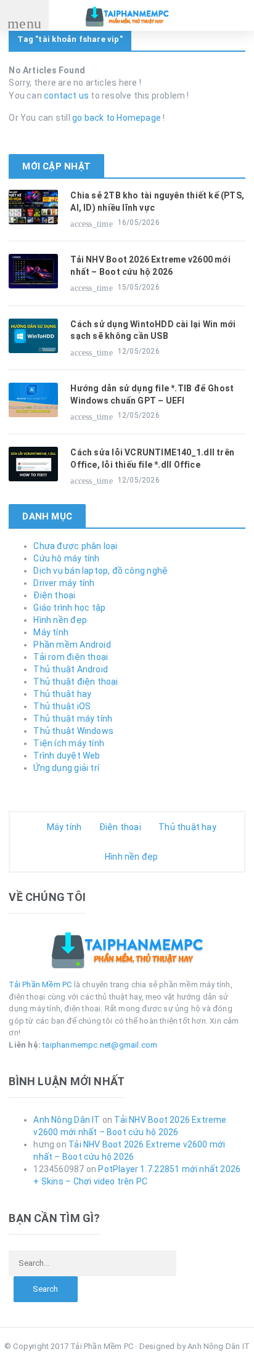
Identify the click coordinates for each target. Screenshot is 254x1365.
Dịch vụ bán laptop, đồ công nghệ (100, 571)
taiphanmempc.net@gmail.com (100, 1044)
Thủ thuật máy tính (72, 718)
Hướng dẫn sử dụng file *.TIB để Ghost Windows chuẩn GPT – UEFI (152, 394)
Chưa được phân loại (75, 546)
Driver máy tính (63, 583)
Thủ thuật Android (70, 669)
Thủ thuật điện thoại (75, 682)
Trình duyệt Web (66, 755)
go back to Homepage (116, 118)
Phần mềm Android (71, 645)
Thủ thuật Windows (73, 731)
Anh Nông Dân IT (66, 1120)
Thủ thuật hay (62, 694)
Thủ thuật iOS (62, 706)
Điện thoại (54, 595)
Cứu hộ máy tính (66, 558)
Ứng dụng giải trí (66, 768)
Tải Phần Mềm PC (40, 984)
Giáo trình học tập (69, 608)
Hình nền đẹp (60, 620)
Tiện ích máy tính (68, 743)
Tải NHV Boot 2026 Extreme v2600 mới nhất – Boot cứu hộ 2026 (150, 266)
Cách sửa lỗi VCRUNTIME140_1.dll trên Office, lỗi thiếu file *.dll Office (152, 458)
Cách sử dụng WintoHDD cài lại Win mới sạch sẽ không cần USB (153, 330)
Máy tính (50, 632)
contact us (66, 95)
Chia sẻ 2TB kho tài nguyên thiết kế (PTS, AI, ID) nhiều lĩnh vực (157, 201)
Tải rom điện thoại (70, 657)
